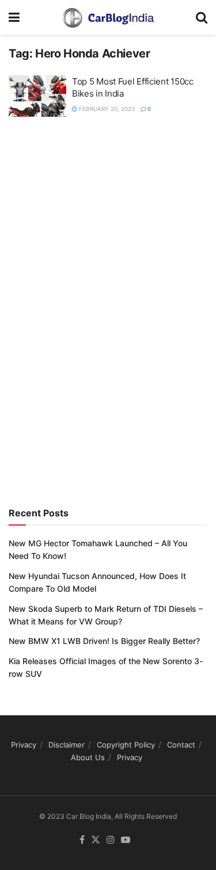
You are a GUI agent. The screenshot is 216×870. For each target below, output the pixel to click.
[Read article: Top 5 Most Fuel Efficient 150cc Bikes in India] (37, 96)
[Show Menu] (14, 17)
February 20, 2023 (106, 108)
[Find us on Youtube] (125, 840)
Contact (181, 744)
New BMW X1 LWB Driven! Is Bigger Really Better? (104, 641)
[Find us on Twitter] (95, 840)
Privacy (23, 744)
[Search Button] (201, 17)
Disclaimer (66, 744)
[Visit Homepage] (108, 17)
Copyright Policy (126, 744)
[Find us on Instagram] (111, 840)
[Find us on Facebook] (82, 840)
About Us (88, 757)
